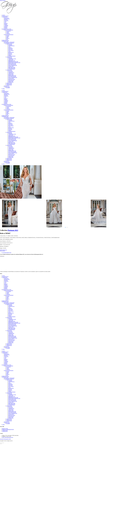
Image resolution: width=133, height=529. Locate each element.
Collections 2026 (9, 43)
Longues (7, 31)
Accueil (3, 90)
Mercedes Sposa (7, 18)
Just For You (6, 20)
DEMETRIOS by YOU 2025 (13, 61)
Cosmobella (6, 25)
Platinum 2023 (13, 230)
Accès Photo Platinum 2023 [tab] (6, 252)
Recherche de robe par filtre (6, 104)
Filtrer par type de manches (8, 29)
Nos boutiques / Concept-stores (9, 117)
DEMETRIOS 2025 (11, 60)
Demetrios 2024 (11, 74)
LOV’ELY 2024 (11, 78)
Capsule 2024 (10, 71)
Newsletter (8, 87)
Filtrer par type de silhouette (8, 34)
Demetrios (6, 23)
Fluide (7, 37)
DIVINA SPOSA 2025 (12, 63)
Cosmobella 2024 (11, 72)
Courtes (7, 32)
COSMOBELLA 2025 (12, 58)
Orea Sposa (10, 54)
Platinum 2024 (10, 81)
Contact (3, 88)
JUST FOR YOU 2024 (12, 76)
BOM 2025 (10, 57)
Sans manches (8, 30)
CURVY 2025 (10, 59)
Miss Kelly (6, 19)
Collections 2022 (9, 159)
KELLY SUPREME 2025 (12, 65)
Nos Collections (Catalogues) (9, 118)
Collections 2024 (9, 145)
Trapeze (7, 36)
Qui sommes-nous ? (5, 91)
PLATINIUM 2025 (11, 144)
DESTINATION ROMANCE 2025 (14, 62)
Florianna (5, 27)
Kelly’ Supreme (10, 50)
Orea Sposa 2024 (11, 80)
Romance (5, 28)
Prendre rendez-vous (5, 40)
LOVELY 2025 (10, 66)
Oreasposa (6, 26)
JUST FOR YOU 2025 (12, 64)
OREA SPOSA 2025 (11, 68)
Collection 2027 (4, 16)
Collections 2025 (9, 56)
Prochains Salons (7, 86)
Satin (7, 39)
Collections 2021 (9, 84)
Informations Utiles (5, 41)
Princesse (7, 38)
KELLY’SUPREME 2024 (12, 77)
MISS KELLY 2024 (11, 79)
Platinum (5, 24)
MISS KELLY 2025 (11, 67)
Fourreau (7, 35)
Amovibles (8, 33)
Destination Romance (11, 131)
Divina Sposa (6, 17)
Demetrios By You (11, 45)
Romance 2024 (10, 82)
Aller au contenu (2, 0)
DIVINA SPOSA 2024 (12, 75)
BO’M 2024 (10, 70)
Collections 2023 (9, 158)
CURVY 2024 (10, 73)
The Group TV (6, 85)
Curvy (5, 22)
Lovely (5, 21)
